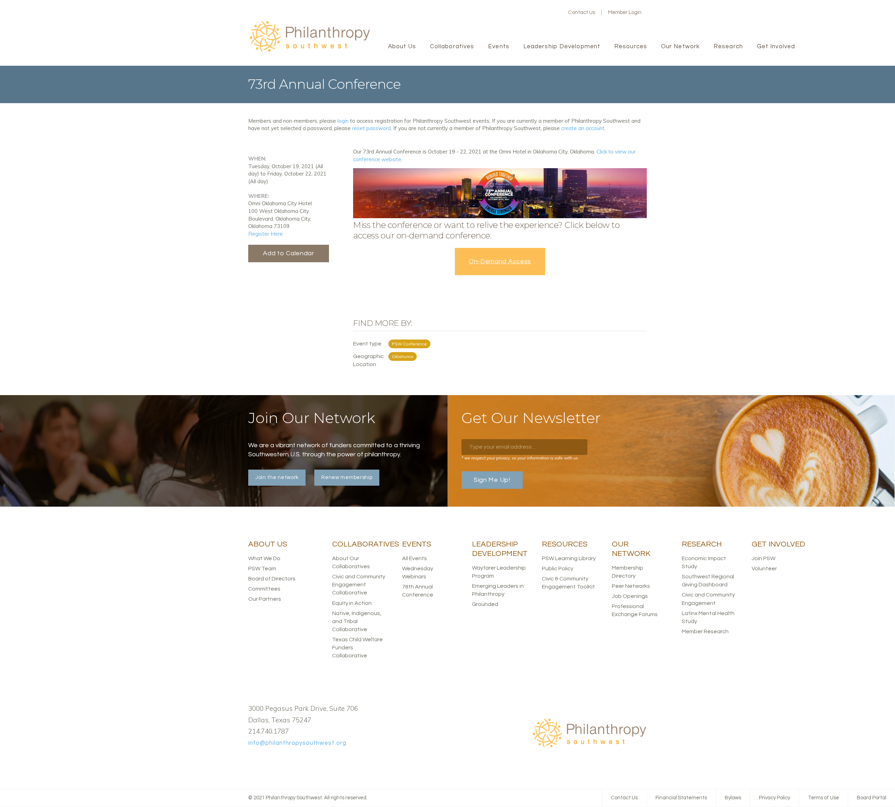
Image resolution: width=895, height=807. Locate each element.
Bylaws (733, 797)
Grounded (485, 604)
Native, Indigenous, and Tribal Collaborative (356, 621)
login (343, 120)
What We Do (264, 558)
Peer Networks (631, 586)
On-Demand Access (500, 261)
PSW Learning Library (569, 558)
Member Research (705, 631)
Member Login (625, 12)
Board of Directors (271, 578)
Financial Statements (681, 797)
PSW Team (262, 568)
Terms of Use (823, 797)
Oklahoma (402, 356)
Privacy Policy (774, 797)
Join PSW (763, 558)
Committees (264, 589)
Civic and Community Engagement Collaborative (358, 584)
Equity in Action (352, 603)
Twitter (532, 12)
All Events (414, 558)
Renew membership (346, 477)
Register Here (265, 233)
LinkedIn (543, 12)
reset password (371, 128)
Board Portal (871, 797)
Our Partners (264, 599)
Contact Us (581, 12)
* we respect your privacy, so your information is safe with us (519, 457)
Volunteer (764, 568)
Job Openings (630, 596)
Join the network (277, 477)
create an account (582, 128)
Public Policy (557, 568)
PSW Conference (409, 344)
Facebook (520, 12)
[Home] (309, 51)
